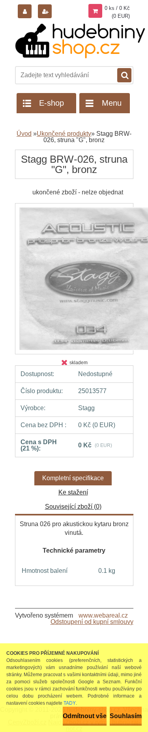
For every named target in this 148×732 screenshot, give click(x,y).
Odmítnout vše (85, 716)
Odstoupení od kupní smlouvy (92, 621)
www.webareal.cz (103, 615)
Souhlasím (126, 716)
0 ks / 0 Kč (117, 8)
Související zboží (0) (73, 506)
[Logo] (80, 41)
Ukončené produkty (64, 133)
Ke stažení (73, 492)
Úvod (24, 133)
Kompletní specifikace (73, 478)
